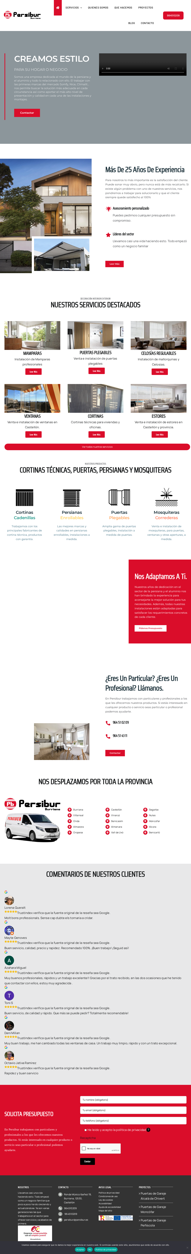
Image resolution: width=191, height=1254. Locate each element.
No (89, 1249)
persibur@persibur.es (76, 1219)
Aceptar (80, 1249)
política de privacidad (131, 1130)
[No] (187, 1247)
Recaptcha (88, 1138)
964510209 (70, 1208)
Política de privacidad (106, 1249)
